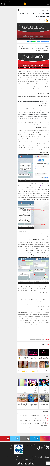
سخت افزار (23, 456)
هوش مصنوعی (46, 457)
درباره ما (11, 446)
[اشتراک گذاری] (4, 4)
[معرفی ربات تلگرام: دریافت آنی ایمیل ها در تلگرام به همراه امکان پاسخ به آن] (33, 31)
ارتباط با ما (10, 445)
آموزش (43, 10)
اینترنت (28, 456)
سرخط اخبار (47, 456)
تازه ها (32, 456)
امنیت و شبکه (13, 456)
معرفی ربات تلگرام (33, 339)
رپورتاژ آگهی (40, 457)
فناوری (42, 456)
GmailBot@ (40, 185)
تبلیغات (11, 448)
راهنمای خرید (37, 456)
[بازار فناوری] (25, 4)
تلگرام (43, 339)
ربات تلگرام (39, 339)
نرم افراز (18, 456)
